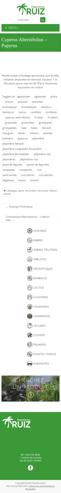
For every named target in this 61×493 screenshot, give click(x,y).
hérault (46, 128)
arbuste (22, 102)
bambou (46, 107)
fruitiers (53, 117)
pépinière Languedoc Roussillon (22, 149)
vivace (22, 180)
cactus (22, 112)
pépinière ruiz (42, 154)
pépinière (38, 138)
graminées (27, 122)
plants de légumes (38, 164)
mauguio (7, 133)
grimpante (45, 122)
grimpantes (9, 128)
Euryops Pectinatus (19, 206)
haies (34, 128)
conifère (36, 112)
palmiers (7, 138)
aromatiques (29, 107)
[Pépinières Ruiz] (31, 4)
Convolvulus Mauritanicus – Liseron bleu (27, 218)
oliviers (34, 133)
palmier (48, 133)
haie (23, 128)
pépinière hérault (13, 143)
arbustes (37, 102)
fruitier (39, 117)
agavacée (40, 96)
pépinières (8, 159)
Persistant (42, 190)
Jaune (21, 190)
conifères (51, 112)
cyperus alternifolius (17, 117)
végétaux (8, 180)
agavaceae (23, 96)
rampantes (25, 170)
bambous (8, 112)
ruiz (39, 170)
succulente (27, 175)
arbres (9, 102)
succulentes (46, 175)
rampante (8, 170)
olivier (21, 133)
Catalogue (11, 190)
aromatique (9, 107)
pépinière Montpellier (15, 154)
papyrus (23, 138)
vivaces (34, 180)
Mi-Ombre (30, 190)
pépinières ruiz (29, 159)
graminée (11, 122)
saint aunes (9, 175)
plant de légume (12, 164)
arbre (53, 96)
